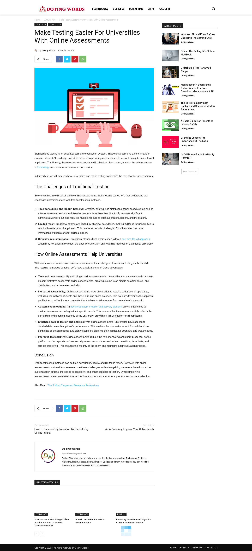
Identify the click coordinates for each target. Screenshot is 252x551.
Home (37, 19)
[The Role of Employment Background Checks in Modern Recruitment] (170, 107)
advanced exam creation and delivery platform (96, 306)
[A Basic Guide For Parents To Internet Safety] (94, 503)
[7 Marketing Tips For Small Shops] (170, 72)
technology (43, 167)
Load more (188, 171)
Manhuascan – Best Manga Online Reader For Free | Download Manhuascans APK (51, 522)
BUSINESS (121, 514)
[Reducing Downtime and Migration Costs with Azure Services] (135, 503)
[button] (213, 9)
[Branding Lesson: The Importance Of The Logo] (170, 142)
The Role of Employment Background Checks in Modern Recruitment (198, 106)
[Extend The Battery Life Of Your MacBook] (170, 55)
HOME (173, 547)
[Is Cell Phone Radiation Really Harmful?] (170, 159)
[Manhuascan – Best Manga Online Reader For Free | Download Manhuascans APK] (53, 503)
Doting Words (48, 50)
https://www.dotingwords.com (74, 454)
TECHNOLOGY (55, 24)
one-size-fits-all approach (136, 239)
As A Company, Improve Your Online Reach (129, 429)
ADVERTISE (197, 547)
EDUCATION (50, 19)
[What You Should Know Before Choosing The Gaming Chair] (170, 38)
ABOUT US (184, 547)
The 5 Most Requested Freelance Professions (73, 385)
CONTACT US (211, 547)
